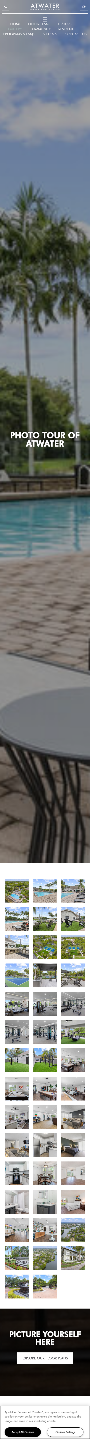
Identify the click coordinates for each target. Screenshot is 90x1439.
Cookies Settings (65, 1432)
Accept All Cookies (23, 1432)
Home (15, 24)
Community (40, 29)
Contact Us (76, 34)
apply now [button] (84, 8)
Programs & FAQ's (19, 34)
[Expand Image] (17, 891)
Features (65, 24)
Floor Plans (39, 24)
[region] (45, 1422)
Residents (66, 29)
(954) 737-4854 (5, 8)
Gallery (15, 29)
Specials (50, 34)
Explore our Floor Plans (45, 1358)
